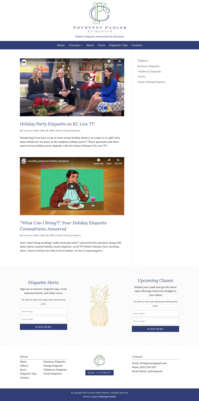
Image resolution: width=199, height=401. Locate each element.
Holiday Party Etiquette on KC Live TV (57, 124)
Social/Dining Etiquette (68, 130)
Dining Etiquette (53, 365)
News (101, 45)
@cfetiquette (155, 371)
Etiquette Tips (118, 45)
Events (142, 76)
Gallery (24, 365)
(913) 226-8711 (148, 367)
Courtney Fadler (31, 130)
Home (61, 45)
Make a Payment (99, 372)
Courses (74, 45)
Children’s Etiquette (55, 369)
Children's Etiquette (149, 71)
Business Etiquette (149, 66)
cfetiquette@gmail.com (153, 363)
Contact (137, 45)
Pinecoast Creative (108, 396)
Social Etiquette (53, 373)
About (90, 45)
